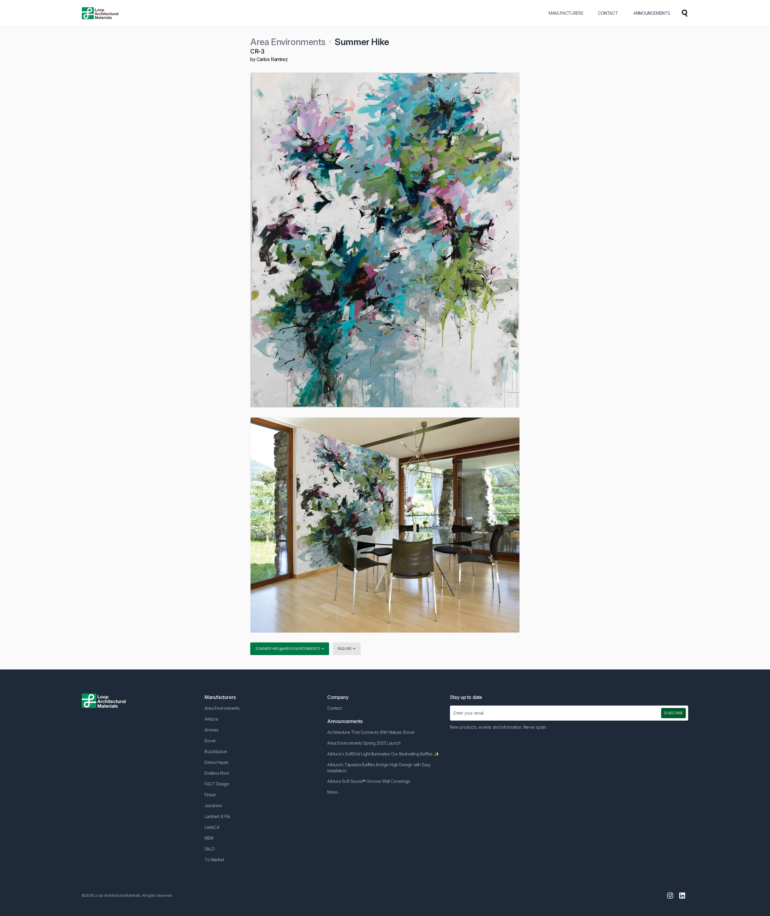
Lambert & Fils (217, 816)
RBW (209, 838)
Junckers (213, 805)
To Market (214, 859)
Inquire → (347, 648)
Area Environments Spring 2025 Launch (364, 743)
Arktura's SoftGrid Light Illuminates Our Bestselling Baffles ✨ (383, 753)
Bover (210, 740)
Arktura (211, 718)
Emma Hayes (217, 762)
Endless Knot (217, 773)
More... (333, 792)
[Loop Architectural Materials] (100, 13)
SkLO (209, 848)
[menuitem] (684, 13)
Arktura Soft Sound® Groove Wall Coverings (368, 781)
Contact (334, 708)
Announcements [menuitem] (651, 13)
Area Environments (287, 41)
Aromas (212, 729)
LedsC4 (212, 827)
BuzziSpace (216, 751)
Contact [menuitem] (608, 13)
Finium (210, 794)
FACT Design (217, 783)
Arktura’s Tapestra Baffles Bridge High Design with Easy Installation (379, 767)
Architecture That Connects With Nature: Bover (371, 732)
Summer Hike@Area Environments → (289, 648)
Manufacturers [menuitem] (566, 13)
